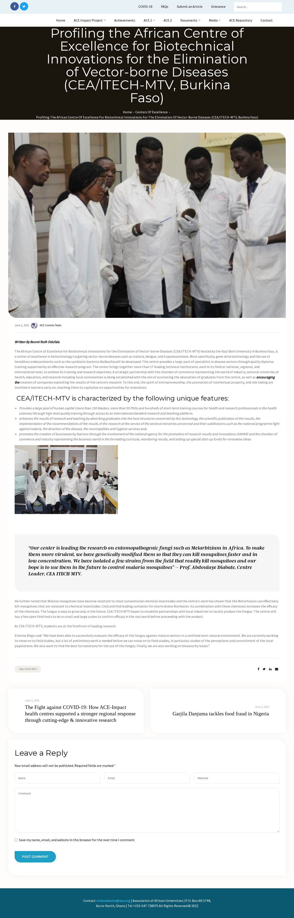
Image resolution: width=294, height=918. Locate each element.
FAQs (164, 6)
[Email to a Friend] (276, 669)
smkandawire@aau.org (113, 900)
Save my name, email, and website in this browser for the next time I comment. (77, 840)
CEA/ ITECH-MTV (28, 669)
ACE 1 (148, 20)
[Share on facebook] (258, 669)
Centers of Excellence (151, 112)
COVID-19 (145, 6)
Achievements (124, 20)
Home (60, 20)
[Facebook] (14, 6)
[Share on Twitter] (264, 669)
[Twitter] (24, 6)
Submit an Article (190, 6)
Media (213, 20)
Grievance (218, 6)
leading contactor (135, 606)
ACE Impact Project (88, 20)
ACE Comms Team (50, 325)
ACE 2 (168, 20)
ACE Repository (240, 20)
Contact (267, 20)
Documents (188, 20)
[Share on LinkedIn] (270, 669)
